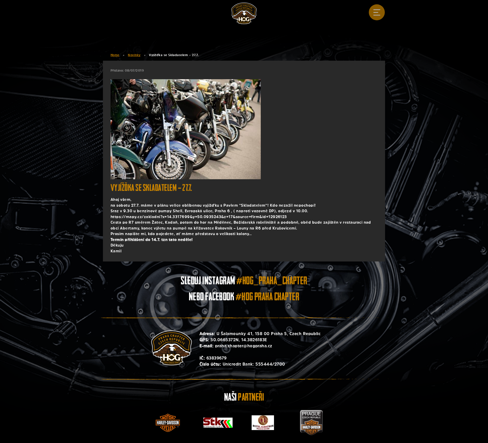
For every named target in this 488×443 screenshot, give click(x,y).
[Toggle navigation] (377, 12)
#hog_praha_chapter (271, 281)
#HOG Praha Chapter (267, 297)
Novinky (134, 55)
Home (115, 55)
